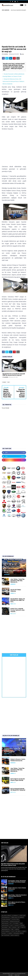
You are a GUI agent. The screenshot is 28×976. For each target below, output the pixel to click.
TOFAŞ (21, 923)
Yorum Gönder (5, 408)
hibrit (12, 929)
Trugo (11, 925)
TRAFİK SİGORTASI (5, 925)
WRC (19, 927)
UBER (10, 927)
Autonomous (15, 915)
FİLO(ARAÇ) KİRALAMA (6, 919)
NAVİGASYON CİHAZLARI (14, 921)
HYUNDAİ (4, 382)
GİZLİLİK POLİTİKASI (15, 919)
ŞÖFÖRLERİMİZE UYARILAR (18, 933)
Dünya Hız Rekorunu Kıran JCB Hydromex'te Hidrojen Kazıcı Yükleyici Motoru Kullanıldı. (13, 81)
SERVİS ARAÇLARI (5, 923)
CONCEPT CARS (22, 915)
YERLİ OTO (23, 927)
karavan (17, 929)
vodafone (4, 933)
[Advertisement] (14, 27)
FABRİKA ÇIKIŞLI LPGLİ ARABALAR (17, 917)
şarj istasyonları (5, 935)
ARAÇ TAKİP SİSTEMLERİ (6, 915)
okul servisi (17, 931)
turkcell (24, 931)
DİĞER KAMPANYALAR (6, 917)
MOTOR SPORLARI (5, 921)
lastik (12, 931)
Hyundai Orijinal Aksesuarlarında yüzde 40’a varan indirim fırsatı (13, 864)
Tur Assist (16, 925)
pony (23, 54)
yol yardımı (9, 933)
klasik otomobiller (6, 931)
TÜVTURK (22, 925)
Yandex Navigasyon (6, 929)
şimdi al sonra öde (15, 935)
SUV (11, 923)
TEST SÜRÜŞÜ (15, 923)
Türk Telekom (4, 927)
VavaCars (14, 927)
